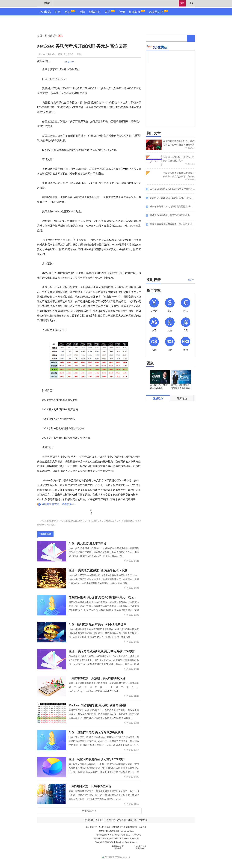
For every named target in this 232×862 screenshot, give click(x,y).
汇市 (58, 11)
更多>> (191, 280)
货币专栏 (154, 290)
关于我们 (99, 820)
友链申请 (143, 820)
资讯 (107, 11)
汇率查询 (134, 11)
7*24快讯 (45, 11)
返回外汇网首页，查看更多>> (58, 504)
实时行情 (154, 280)
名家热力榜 (156, 11)
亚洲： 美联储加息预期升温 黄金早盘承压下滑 (98, 570)
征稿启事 (132, 820)
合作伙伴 (110, 820)
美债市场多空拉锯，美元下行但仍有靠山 (168, 215)
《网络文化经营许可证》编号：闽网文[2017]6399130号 (116, 838)
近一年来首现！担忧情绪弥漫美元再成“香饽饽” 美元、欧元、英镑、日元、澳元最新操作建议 (171, 206)
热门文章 (154, 133)
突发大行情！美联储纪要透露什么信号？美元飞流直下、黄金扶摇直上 (179, 176)
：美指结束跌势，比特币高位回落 (90, 786)
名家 (68, 11)
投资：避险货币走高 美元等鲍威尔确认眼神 (96, 732)
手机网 (47, 3)
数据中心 (95, 11)
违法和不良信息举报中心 (140, 847)
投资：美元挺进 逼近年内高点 (87, 543)
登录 (182, 3)
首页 (39, 35)
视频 (122, 11)
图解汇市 (158, 398)
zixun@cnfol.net (127, 831)
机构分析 (50, 35)
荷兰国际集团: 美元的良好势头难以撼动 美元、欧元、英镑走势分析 (111, 597)
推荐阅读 (45, 534)
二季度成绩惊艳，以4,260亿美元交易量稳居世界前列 (171, 189)
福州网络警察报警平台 (117, 847)
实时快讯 (157, 46)
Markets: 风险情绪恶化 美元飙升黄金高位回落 (98, 705)
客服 (191, 3)
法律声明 (121, 820)
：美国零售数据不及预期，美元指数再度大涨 (97, 678)
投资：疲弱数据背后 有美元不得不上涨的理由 (97, 624)
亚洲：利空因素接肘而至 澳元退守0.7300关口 (97, 759)
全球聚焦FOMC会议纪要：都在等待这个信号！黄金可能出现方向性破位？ (179, 144)
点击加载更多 (89, 810)
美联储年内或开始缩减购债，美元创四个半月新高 (171, 224)
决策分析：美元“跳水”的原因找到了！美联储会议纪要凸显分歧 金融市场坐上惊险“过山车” (171, 198)
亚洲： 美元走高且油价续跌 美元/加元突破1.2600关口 (102, 651)
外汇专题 (182, 398)
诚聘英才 (88, 820)
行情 (82, 11)
